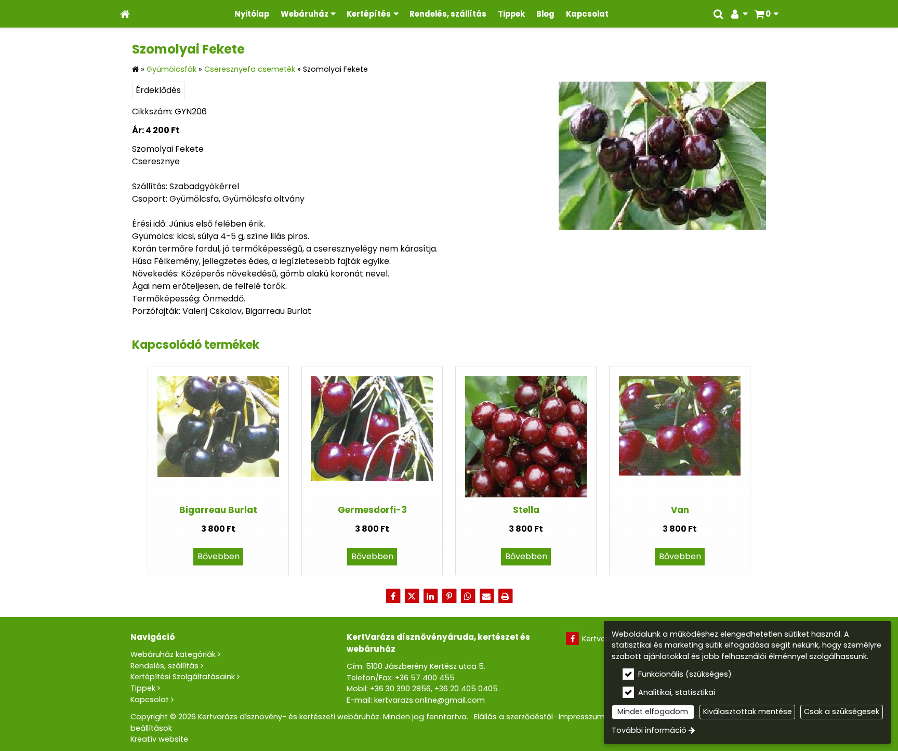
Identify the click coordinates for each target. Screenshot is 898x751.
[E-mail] (486, 596)
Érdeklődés (158, 90)
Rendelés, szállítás (164, 666)
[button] (766, 14)
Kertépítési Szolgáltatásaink (182, 676)
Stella (526, 510)
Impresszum (582, 717)
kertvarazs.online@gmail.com (429, 700)
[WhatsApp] (467, 596)
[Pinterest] (449, 596)
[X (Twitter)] (411, 596)
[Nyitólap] (125, 14)
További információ (649, 730)
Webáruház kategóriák (173, 654)
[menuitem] (125, 14)
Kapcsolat (149, 699)
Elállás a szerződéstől (513, 717)
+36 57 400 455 (425, 678)
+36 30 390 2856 (400, 688)
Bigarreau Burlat (218, 510)
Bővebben (218, 556)
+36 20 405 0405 (466, 688)
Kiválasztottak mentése (747, 711)
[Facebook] (393, 596)
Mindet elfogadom (652, 711)
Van (680, 510)
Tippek (142, 688)
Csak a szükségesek (841, 711)
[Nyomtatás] (505, 596)
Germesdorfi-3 (372, 510)
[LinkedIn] (430, 596)
